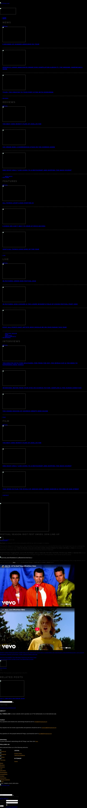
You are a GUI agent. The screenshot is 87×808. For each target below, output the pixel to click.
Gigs (6, 334)
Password (3, 802)
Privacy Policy (18, 753)
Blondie (23, 652)
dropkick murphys (36, 652)
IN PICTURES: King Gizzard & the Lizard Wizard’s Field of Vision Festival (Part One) (40, 304)
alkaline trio (3, 652)
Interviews (7, 337)
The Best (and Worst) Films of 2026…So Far (22, 124)
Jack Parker (6, 539)
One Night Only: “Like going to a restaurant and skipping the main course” (37, 170)
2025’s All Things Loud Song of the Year (21, 249)
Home (16, 761)
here (14, 562)
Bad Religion (9, 652)
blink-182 (18, 652)
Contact (6, 495)
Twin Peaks (28, 654)
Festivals (8, 335)
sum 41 (11, 654)
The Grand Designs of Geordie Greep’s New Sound (25, 411)
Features (6, 177)
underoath (34, 654)
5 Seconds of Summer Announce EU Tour (21, 44)
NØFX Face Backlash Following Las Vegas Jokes (22, 657)
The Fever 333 (17, 654)
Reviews (5, 98)
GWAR (67, 652)
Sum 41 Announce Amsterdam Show (12, 698)
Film (4, 417)
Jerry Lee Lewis (78, 652)
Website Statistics (5, 779)
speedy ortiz (5, 654)
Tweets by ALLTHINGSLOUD (8, 708)
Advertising (3, 778)
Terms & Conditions (19, 755)
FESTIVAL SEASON (11, 333)
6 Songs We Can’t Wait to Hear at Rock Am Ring (24, 226)
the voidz (23, 654)
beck (14, 652)
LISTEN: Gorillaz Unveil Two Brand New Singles (20, 659)
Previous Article (4, 657)
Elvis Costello (45, 652)
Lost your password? (12, 806)
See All (5, 26)
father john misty (53, 652)
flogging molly (62, 652)
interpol (71, 652)
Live (4, 255)
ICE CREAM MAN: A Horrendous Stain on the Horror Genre (29, 147)
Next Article (3, 659)
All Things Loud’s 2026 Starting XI (18, 203)
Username (3, 800)
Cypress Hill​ (28, 652)
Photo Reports (10, 336)
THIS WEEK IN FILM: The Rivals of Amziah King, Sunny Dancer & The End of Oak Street (41, 489)
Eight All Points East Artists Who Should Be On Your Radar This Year (35, 327)
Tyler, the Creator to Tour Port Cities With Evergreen (28, 92)
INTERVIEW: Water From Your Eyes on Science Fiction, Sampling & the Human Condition (42, 388)
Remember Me (12, 805)
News (4, 18)
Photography (3, 772)
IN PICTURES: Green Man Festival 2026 (19, 281)
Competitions (3, 774)
